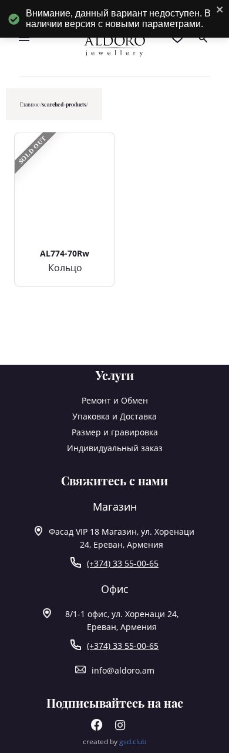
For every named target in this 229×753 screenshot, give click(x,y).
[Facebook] (97, 727)
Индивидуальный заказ (115, 448)
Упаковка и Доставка (114, 416)
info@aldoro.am (123, 670)
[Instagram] (120, 727)
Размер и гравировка (115, 432)
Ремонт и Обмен (115, 400)
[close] (220, 10)
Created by (114, 742)
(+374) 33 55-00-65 (123, 563)
